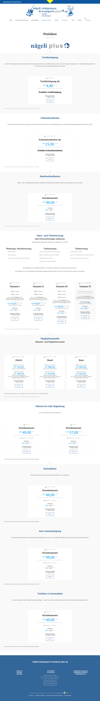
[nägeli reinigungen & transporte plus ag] (50, 11)
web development (59, 693)
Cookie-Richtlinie (67, 695)
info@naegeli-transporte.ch (81, 672)
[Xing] (96, 1)
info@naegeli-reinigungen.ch (80, 671)
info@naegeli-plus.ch (80, 674)
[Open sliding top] (50, 2)
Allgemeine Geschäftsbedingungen (54, 695)
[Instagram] (94, 1)
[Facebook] (90, 1)
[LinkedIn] (92, 1)
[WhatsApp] (87, 1)
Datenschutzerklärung (40, 695)
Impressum (31, 695)
